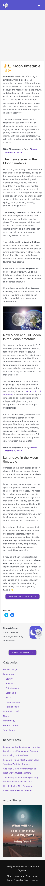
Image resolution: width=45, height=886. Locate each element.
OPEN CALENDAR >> (22, 652)
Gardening (11, 693)
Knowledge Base (22, 876)
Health (9, 697)
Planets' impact (10, 725)
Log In (35, 880)
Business (10, 683)
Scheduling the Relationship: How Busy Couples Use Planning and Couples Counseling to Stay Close (22, 751)
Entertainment (13, 688)
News (6, 716)
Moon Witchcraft (11, 711)
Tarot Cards (9, 730)
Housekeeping (13, 702)
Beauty (9, 679)
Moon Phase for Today (18, 880)
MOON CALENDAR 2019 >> (22, 596)
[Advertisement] (22, 33)
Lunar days (8, 674)
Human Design (10, 669)
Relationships (12, 706)
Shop (9, 876)
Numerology (9, 720)
